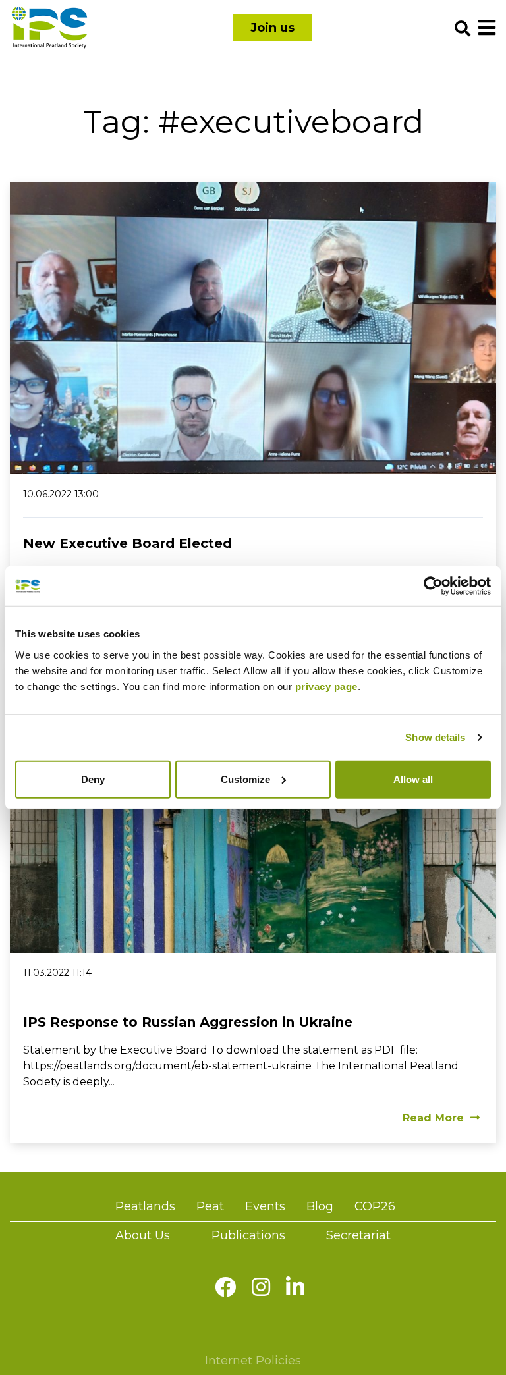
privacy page (326, 685)
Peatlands (145, 1206)
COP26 (374, 1206)
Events (265, 1206)
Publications (248, 1235)
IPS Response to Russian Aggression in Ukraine (187, 1022)
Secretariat (358, 1235)
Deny (93, 778)
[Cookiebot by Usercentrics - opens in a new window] (433, 586)
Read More (433, 1118)
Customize (245, 778)
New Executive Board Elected (127, 543)
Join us (272, 27)
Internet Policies (253, 1360)
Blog (319, 1206)
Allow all (413, 778)
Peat (210, 1206)
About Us (142, 1235)
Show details (435, 737)
